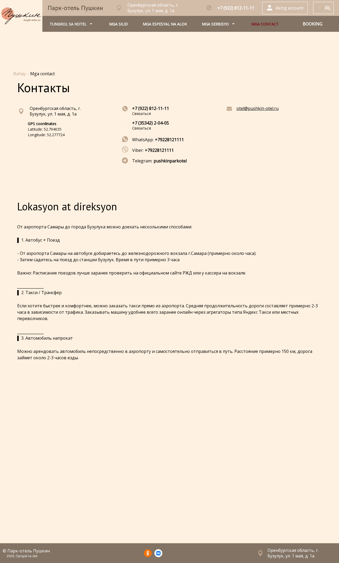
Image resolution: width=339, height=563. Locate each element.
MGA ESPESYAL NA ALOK (165, 23)
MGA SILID (118, 23)
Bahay (20, 74)
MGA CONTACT (265, 23)
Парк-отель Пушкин (75, 8)
